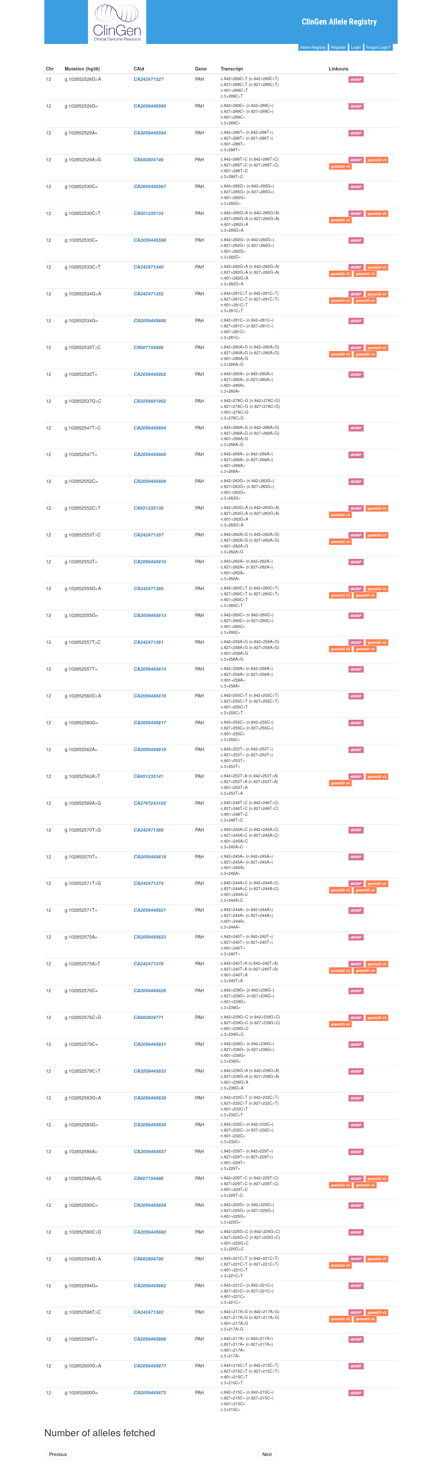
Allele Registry (313, 47)
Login (356, 47)
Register (338, 47)
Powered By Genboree (369, 1474)
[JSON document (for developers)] (342, 79)
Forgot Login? (378, 47)
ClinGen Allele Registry (339, 22)
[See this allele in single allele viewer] (333, 79)
